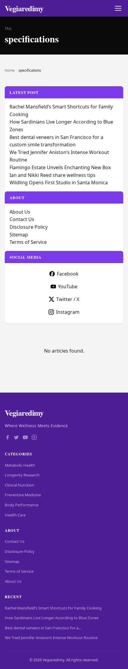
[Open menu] (118, 8)
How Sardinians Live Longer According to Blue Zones (52, 617)
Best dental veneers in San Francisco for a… (43, 627)
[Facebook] (7, 438)
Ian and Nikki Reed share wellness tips (53, 175)
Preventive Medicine (23, 494)
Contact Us (22, 219)
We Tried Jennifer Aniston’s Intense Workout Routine (51, 637)
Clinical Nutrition (19, 485)
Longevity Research (22, 475)
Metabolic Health (20, 465)
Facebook (68, 274)
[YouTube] (25, 438)
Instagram (67, 312)
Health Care (15, 515)
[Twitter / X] (16, 438)
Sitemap (19, 234)
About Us (20, 212)
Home (10, 70)
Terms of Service (28, 242)
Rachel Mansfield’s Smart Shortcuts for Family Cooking (53, 608)
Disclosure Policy (29, 227)
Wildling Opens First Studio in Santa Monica (59, 182)
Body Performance (21, 505)
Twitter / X (67, 299)
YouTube (67, 286)
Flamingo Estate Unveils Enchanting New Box (60, 167)
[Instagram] (34, 438)
